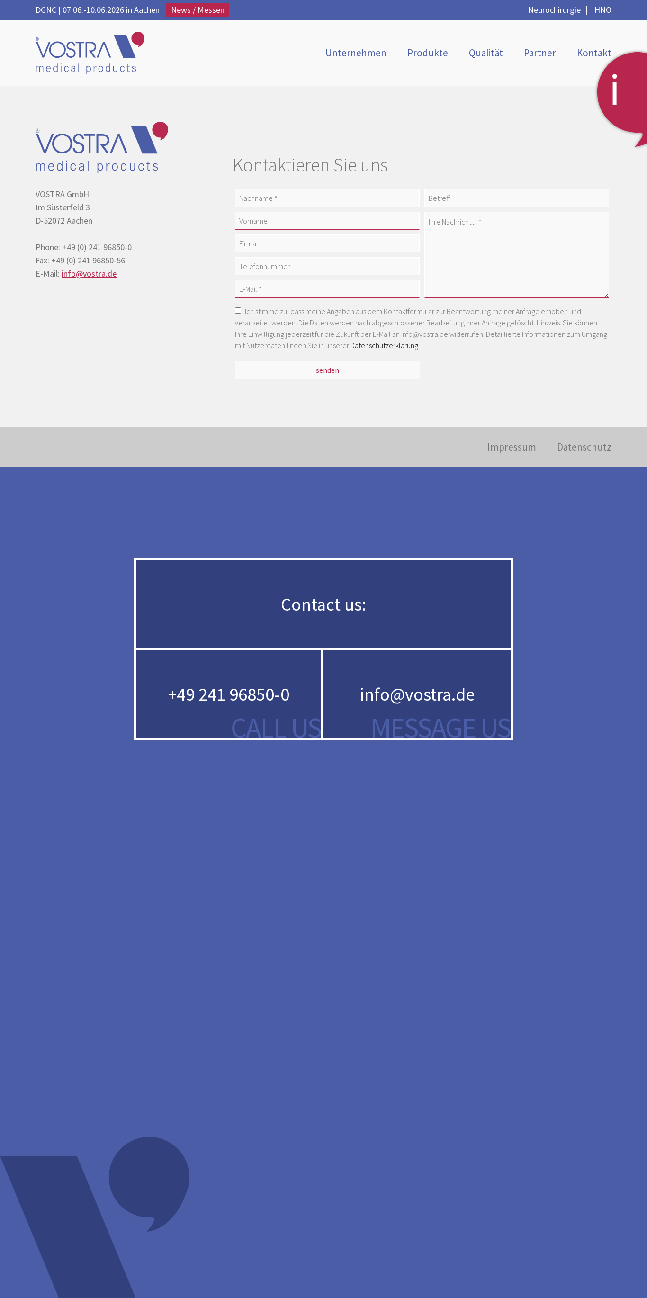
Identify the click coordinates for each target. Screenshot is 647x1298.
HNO (602, 9)
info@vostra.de (89, 273)
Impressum (511, 447)
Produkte (427, 52)
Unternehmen (355, 52)
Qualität (486, 52)
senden (327, 370)
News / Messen (198, 9)
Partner (540, 52)
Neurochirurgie (554, 9)
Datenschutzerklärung (384, 345)
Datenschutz (584, 447)
